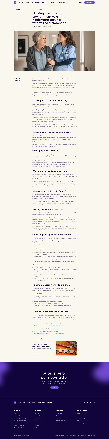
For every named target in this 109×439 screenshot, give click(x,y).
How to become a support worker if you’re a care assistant (49, 333)
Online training (80, 423)
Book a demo (22, 402)
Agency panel (59, 413)
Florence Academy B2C (19, 425)
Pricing (34, 402)
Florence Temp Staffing (19, 427)
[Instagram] (91, 402)
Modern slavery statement (60, 435)
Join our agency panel (61, 420)
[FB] (88, 402)
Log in (28, 402)
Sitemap (93, 435)
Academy (37, 413)
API (86, 435)
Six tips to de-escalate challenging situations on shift (47, 331)
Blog (36, 420)
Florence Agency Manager (20, 418)
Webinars (37, 425)
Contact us (49, 402)
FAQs (36, 427)
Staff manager (59, 415)
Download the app (81, 413)
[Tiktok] (94, 402)
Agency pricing (59, 418)
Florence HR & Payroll (19, 415)
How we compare (39, 418)
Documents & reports (40, 423)
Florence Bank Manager (20, 420)
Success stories (41, 402)
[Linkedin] (85, 402)
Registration (80, 415)
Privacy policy (81, 435)
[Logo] (15, 2)
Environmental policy (71, 435)
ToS (89, 435)
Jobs (78, 420)
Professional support (81, 418)
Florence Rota (17, 413)
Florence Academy (18, 423)
